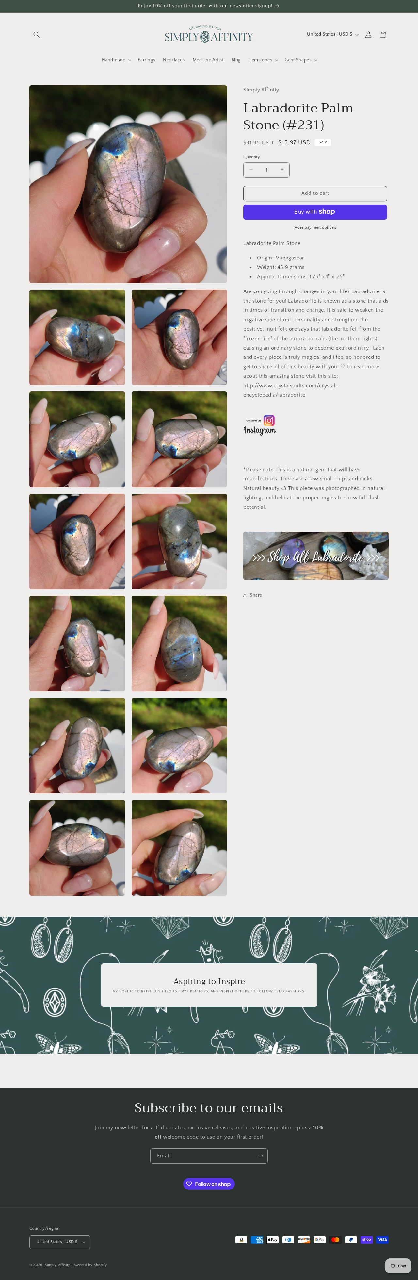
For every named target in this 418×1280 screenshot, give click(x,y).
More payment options (315, 227)
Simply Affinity (58, 1265)
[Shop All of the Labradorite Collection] (316, 556)
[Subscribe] (260, 1156)
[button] (36, 34)
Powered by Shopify (89, 1265)
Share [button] (256, 595)
